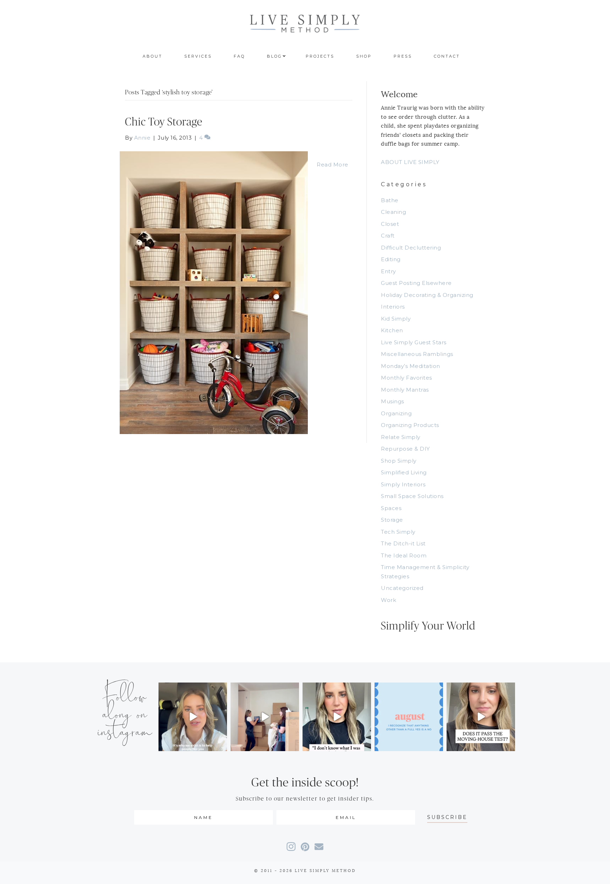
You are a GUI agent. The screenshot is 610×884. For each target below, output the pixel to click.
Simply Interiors (403, 484)
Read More (332, 164)
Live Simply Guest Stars (414, 342)
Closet (390, 224)
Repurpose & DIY (405, 448)
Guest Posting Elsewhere (416, 283)
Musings (392, 401)
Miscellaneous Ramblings (417, 354)
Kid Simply (396, 318)
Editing (391, 259)
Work (388, 600)
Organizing (396, 413)
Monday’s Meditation (410, 366)
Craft (388, 235)
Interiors (393, 306)
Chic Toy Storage (164, 122)
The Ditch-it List (403, 543)
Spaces (391, 508)
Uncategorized (402, 588)
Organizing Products (410, 425)
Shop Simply (399, 460)
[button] (447, 817)
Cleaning (393, 212)
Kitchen (392, 330)
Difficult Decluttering (411, 247)
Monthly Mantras (405, 389)
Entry (388, 271)
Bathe (390, 200)
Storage (392, 519)
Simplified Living (404, 472)
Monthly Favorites (406, 377)
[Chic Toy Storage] (214, 292)
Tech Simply (398, 531)
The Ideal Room (403, 555)
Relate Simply (400, 437)
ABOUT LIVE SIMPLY (410, 162)
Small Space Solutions (412, 496)
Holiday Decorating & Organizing (427, 295)
